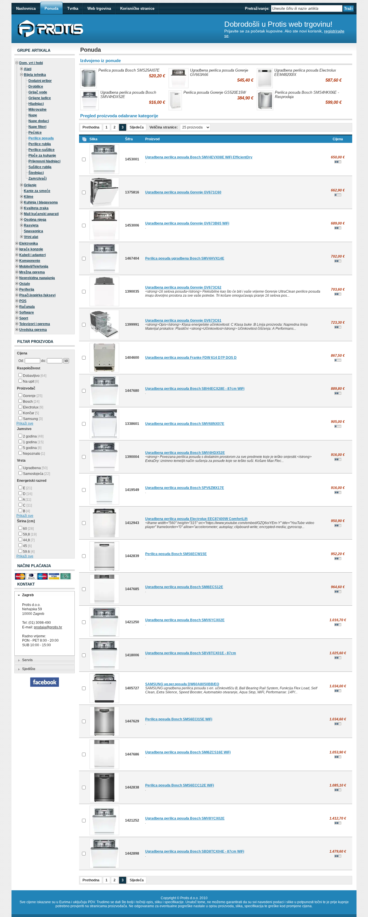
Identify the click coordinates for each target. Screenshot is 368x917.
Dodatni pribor (40, 81)
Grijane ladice (39, 98)
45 (27, 546)
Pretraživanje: (257, 8)
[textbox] (306, 8)
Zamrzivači (37, 179)
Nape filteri (37, 127)
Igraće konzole (31, 249)
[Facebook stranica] (44, 686)
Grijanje (30, 185)
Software (26, 312)
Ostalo (24, 284)
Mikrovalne (37, 110)
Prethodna (91, 127)
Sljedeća (137, 127)
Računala (27, 307)
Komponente (29, 261)
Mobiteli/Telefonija (33, 266)
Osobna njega (35, 220)
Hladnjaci (36, 104)
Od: (21, 361)
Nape (32, 115)
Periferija (26, 289)
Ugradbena (34, 468)
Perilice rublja (39, 144)
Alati (27, 69)
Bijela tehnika (35, 75)
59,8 (29, 534)
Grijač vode (37, 92)
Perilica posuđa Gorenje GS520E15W (214, 92)
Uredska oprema (33, 330)
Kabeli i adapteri (32, 255)
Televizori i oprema (34, 324)
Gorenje (32, 396)
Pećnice (35, 133)
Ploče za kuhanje (42, 156)
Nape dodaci (38, 121)
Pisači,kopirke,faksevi (37, 295)
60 (28, 529)
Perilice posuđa (41, 138)
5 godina (31, 448)
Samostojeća (36, 474)
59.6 (28, 552)
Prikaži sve (24, 423)
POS (22, 301)
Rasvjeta (31, 225)
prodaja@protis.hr (48, 627)
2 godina (32, 436)
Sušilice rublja (39, 167)
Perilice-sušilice (41, 150)
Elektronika (28, 243)
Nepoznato (33, 454)
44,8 (28, 540)
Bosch (30, 402)
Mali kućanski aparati (41, 214)
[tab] (44, 595)
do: (43, 361)
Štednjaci (36, 173)
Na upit (30, 381)
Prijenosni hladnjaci (44, 161)
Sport (23, 318)
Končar (30, 413)
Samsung (32, 419)
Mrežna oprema (32, 272)
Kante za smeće (37, 191)
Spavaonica (33, 231)
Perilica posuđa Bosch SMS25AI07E (129, 70)
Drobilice (35, 87)
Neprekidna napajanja (37, 278)
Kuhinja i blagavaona (41, 202)
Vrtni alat (31, 237)
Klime (28, 197)
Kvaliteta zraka (36, 208)
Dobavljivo (34, 376)
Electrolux (32, 407)
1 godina (32, 442)
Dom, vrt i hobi (31, 63)
